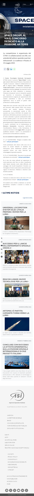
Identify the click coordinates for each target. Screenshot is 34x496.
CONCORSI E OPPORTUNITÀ (15, 423)
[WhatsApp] (1, 253)
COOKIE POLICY (12, 459)
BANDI (9, 420)
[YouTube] (1, 245)
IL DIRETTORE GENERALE (14, 418)
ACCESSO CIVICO (12, 481)
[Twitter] (10, 490)
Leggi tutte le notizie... (28, 197)
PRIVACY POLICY (13, 457)
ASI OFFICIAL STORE (10, 440)
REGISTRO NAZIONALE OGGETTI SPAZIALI (17, 448)
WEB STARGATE (12, 464)
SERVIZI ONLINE (9, 445)
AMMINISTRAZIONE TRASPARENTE (17, 476)
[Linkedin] (22, 490)
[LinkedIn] (1, 249)
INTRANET (11, 470)
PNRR (8, 484)
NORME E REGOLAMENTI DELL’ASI (17, 426)
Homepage (7, 33)
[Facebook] (6, 490)
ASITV (6, 437)
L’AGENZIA (10, 415)
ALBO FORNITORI (10, 442)
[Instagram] (1, 242)
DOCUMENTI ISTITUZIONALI (15, 428)
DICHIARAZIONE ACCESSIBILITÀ (17, 462)
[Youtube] (18, 490)
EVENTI (7, 435)
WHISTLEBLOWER (12, 479)
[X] (1, 238)
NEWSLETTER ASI (13, 467)
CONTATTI (11, 454)
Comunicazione (19, 33)
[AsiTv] (1, 256)
